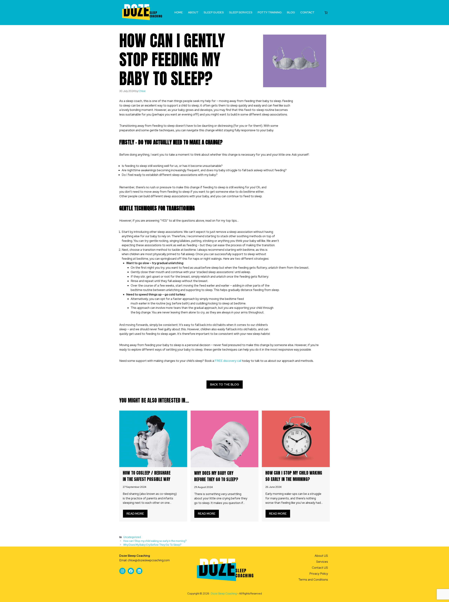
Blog (291, 12)
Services (322, 562)
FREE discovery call (228, 361)
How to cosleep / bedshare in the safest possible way (146, 476)
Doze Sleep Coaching (224, 593)
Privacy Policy (318, 574)
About (193, 12)
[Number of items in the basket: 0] (326, 12)
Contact (307, 12)
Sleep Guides (214, 12)
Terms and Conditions (313, 579)
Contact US (320, 568)
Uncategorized (132, 537)
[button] (224, 384)
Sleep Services (240, 12)
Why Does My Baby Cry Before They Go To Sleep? (216, 476)
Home (178, 12)
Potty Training (270, 12)
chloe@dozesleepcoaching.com (149, 560)
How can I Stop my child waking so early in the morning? (293, 476)
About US (321, 556)
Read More (135, 513)
